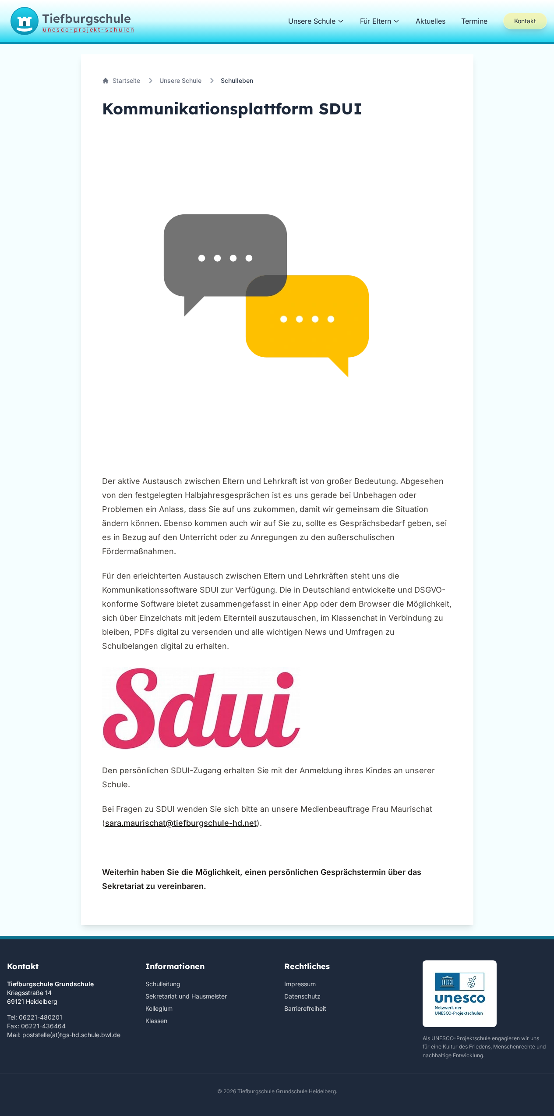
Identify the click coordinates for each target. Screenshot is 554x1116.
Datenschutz (302, 996)
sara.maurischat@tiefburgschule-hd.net (181, 823)
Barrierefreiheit (305, 1008)
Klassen (156, 1020)
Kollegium (159, 1008)
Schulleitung (162, 984)
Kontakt (525, 21)
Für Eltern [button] (375, 21)
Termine (474, 21)
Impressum (300, 984)
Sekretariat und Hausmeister (186, 996)
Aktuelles (430, 21)
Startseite (126, 80)
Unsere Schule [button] (311, 21)
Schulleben (237, 80)
